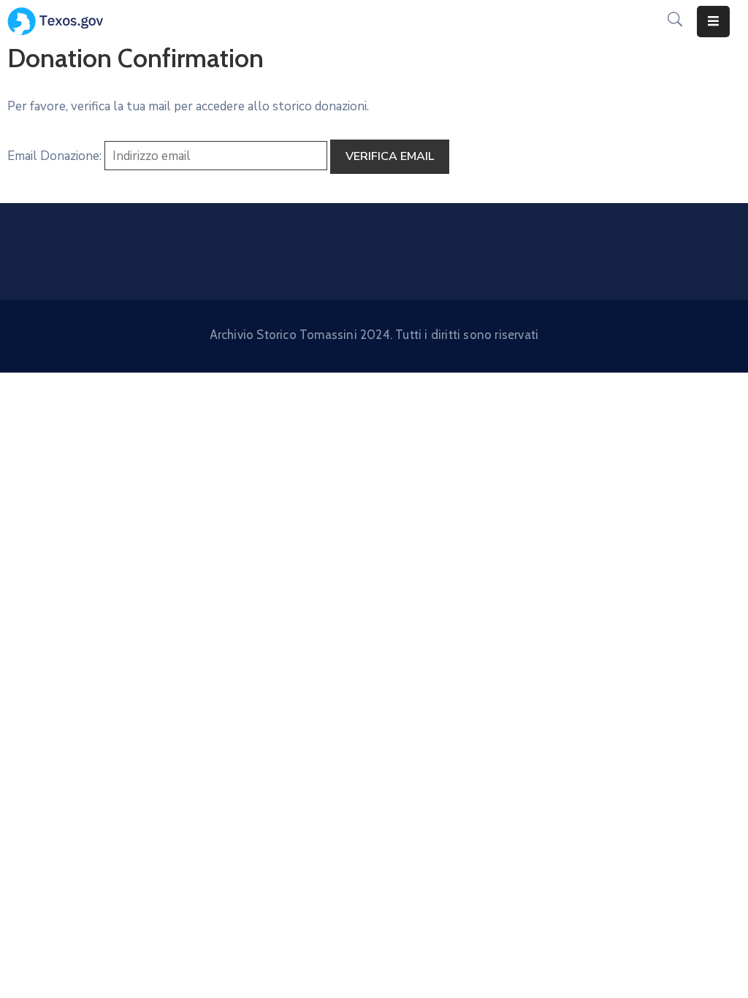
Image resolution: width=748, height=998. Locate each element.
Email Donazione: (54, 156)
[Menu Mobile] (713, 21)
